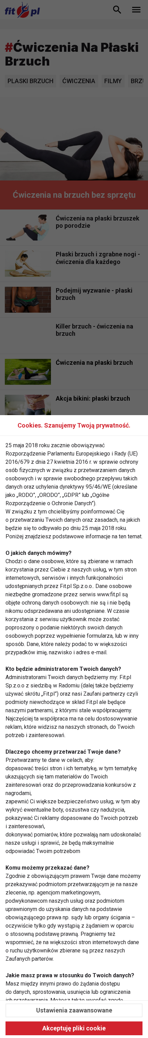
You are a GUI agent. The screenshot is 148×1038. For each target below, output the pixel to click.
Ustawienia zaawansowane (74, 1010)
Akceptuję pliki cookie (74, 1028)
